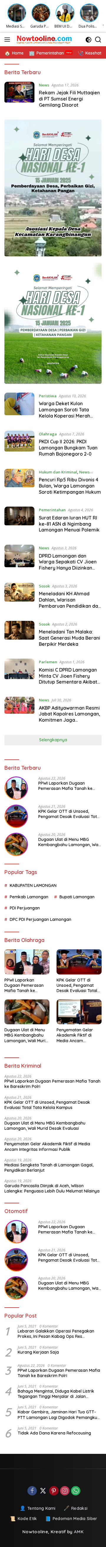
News (44, 85)
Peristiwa (48, 395)
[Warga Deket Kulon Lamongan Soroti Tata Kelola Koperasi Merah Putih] (19, 407)
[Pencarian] (98, 40)
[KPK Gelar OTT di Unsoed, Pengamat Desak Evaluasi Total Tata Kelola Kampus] (16, 816)
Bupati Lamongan (77, 896)
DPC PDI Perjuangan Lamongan (40, 919)
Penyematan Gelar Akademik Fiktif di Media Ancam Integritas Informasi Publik (76, 1035)
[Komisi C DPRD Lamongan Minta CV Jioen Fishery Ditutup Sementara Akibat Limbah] (19, 673)
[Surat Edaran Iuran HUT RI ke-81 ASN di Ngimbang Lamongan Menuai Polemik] (19, 521)
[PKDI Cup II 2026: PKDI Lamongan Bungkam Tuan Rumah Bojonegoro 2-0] (19, 445)
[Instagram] (64, 1491)
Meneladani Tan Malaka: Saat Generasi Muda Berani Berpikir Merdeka (69, 638)
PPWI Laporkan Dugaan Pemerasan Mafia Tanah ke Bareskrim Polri (65, 786)
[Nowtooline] (44, 39)
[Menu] (8, 40)
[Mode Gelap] (88, 40)
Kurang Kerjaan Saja (38, 1352)
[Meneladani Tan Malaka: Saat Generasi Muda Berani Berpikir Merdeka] (19, 635)
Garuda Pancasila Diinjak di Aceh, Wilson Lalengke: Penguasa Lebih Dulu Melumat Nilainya (52, 1188)
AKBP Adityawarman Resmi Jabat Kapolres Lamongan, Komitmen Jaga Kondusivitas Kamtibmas (69, 717)
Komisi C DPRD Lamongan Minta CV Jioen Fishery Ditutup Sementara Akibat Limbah (68, 679)
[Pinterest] (54, 1491)
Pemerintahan (52, 509)
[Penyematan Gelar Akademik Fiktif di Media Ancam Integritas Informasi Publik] (79, 1012)
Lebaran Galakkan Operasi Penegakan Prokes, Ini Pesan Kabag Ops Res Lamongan (56, 1333)
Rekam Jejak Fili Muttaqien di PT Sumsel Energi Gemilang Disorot (69, 99)
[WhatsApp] (75, 1491)
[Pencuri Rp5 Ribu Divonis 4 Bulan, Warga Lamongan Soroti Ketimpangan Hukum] (19, 483)
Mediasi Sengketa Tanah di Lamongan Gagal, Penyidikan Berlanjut (48, 1167)
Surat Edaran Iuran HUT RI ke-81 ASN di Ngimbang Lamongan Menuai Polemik (69, 524)
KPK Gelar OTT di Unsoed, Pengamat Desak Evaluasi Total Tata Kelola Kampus (69, 814)
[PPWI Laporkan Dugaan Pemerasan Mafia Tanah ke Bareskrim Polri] (16, 788)
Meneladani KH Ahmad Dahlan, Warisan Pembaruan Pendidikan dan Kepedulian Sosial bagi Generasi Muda (70, 606)
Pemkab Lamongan (29, 896)
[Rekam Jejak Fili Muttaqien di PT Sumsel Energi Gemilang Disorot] (19, 96)
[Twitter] (43, 1491)
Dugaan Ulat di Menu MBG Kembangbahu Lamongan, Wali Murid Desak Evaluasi (69, 842)
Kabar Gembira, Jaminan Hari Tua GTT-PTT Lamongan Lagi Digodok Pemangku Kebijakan (57, 1414)
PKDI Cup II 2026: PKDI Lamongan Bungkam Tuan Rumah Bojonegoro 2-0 (68, 448)
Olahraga (48, 434)
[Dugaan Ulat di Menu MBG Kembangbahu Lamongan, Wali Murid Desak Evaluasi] (16, 844)
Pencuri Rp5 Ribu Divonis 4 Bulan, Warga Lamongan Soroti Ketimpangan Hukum (70, 486)
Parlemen (48, 662)
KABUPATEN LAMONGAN (33, 885)
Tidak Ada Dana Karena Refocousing (54, 1433)
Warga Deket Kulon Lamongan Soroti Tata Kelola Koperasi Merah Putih (64, 413)
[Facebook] (32, 1491)
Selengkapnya (53, 739)
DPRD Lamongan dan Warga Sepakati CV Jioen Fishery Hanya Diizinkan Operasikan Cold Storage (68, 565)
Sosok (44, 586)
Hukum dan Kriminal (58, 472)
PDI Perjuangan (25, 908)
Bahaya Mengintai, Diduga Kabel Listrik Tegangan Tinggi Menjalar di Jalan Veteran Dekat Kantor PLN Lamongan (56, 1393)
